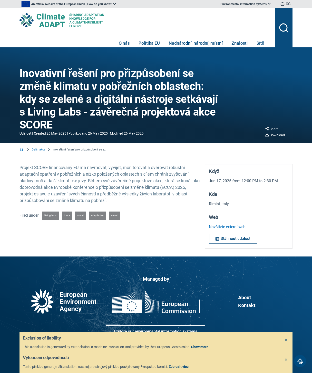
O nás (124, 43)
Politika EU (149, 43)
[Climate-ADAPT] (145, 20)
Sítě (260, 43)
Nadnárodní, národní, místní (196, 43)
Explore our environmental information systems (155, 331)
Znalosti (240, 43)
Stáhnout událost (235, 238)
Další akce (38, 149)
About (244, 297)
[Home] (22, 149)
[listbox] (69, 4)
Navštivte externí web (227, 226)
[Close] (286, 340)
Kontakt (246, 305)
